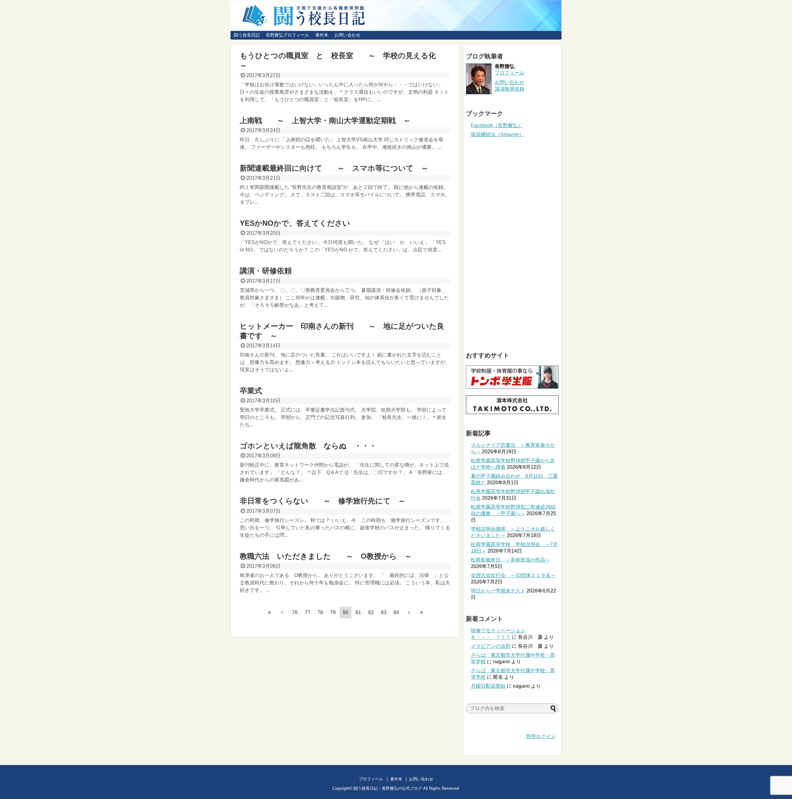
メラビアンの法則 (490, 646)
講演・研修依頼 (273, 271)
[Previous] (282, 612)
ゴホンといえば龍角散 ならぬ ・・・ (308, 446)
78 (320, 612)
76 (295, 612)
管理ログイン (541, 736)
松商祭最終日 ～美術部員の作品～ (510, 559)
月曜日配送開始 (488, 686)
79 (333, 612)
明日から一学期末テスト (498, 590)
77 (307, 612)
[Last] (422, 612)
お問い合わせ (347, 34)
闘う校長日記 (247, 34)
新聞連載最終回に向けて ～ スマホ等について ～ (334, 168)
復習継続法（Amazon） (497, 134)
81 (358, 612)
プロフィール (509, 72)
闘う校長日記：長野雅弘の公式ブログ (388, 788)
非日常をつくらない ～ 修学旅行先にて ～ (323, 501)
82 (371, 612)
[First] (269, 612)
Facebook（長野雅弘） (497, 125)
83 (383, 612)
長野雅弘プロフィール (287, 34)
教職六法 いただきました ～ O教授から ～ (326, 556)
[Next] (409, 612)
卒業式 (251, 391)
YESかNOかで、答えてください (295, 223)
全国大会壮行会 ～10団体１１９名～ (513, 575)
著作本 (321, 34)
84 (396, 612)
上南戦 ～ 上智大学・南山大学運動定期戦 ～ (325, 120)
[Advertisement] (512, 244)
